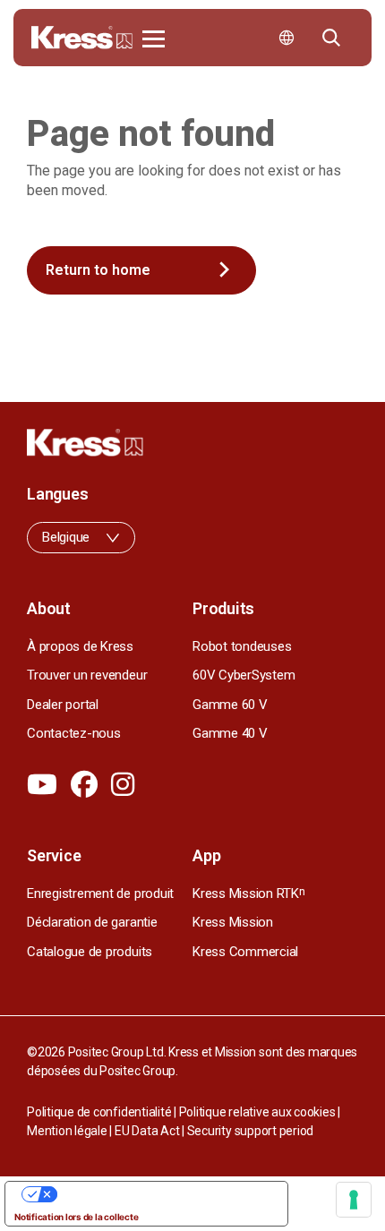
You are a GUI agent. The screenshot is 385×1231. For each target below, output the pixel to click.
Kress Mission (232, 922)
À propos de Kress (80, 646)
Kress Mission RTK (248, 893)
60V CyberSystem (243, 675)
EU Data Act (147, 1131)
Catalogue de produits (89, 952)
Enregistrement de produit (100, 893)
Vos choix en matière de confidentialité (164, 1194)
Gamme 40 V (230, 733)
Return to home (98, 269)
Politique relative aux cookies (257, 1112)
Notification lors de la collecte (76, 1216)
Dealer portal (62, 705)
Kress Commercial (245, 952)
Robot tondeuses (241, 646)
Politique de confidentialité (99, 1112)
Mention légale (67, 1131)
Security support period (250, 1131)
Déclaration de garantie (92, 922)
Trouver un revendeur (87, 675)
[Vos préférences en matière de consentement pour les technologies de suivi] (354, 1200)
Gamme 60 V (230, 705)
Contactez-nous (74, 733)
